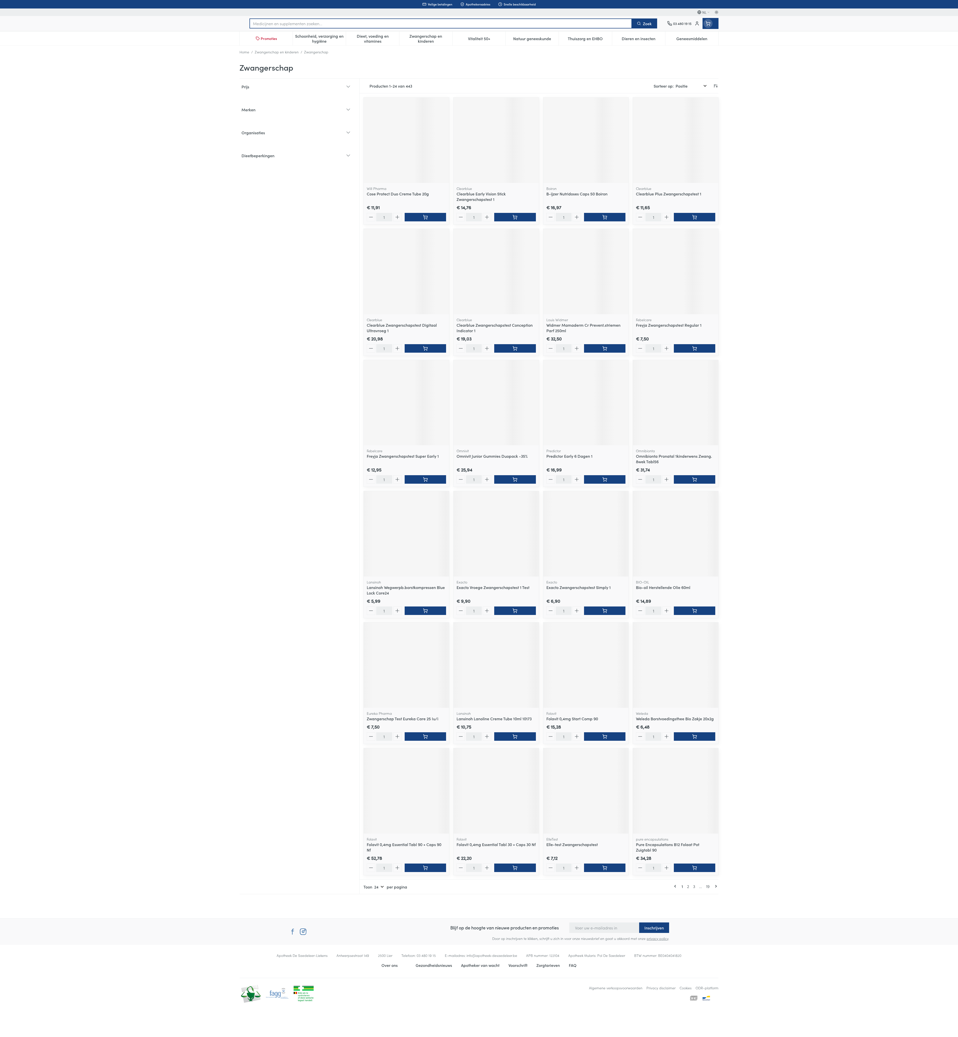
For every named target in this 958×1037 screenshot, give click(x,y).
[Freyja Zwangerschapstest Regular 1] (675, 271)
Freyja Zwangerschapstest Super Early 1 (403, 456)
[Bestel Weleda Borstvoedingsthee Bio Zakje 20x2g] (694, 736)
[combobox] (440, 23)
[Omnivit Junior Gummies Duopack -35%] (496, 402)
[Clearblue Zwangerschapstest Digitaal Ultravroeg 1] (406, 271)
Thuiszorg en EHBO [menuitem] (590, 40)
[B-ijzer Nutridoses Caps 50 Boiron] (586, 140)
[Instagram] (303, 931)
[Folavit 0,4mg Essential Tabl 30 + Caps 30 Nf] (496, 791)
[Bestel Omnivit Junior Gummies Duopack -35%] (515, 479)
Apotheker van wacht (480, 965)
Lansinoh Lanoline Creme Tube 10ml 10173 (494, 718)
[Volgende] (715, 886)
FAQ (573, 965)
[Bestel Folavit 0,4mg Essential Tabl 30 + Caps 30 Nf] (515, 868)
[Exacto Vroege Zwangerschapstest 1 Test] (496, 534)
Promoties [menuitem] (269, 38)
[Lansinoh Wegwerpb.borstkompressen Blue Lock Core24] (406, 534)
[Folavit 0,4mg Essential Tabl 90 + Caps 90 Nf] (406, 791)
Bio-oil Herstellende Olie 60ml (663, 587)
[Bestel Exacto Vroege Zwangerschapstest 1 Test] (515, 610)
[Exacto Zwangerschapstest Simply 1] (586, 534)
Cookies (686, 987)
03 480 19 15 (426, 955)
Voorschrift (517, 965)
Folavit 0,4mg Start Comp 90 (572, 718)
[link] (676, 886)
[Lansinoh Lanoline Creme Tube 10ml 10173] (496, 665)
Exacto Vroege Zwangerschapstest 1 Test (493, 587)
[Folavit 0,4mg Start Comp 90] (586, 665)
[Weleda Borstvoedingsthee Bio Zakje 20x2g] (675, 665)
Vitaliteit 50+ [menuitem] (486, 40)
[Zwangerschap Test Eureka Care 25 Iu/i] (406, 665)
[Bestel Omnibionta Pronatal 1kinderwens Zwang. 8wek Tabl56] (694, 479)
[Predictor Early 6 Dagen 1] (586, 402)
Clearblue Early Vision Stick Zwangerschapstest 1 (481, 196)
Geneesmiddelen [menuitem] (697, 40)
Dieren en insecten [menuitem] (643, 40)
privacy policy (657, 938)
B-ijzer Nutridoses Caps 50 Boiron (576, 193)
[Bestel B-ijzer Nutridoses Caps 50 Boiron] (604, 217)
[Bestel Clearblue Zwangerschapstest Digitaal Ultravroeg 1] (425, 348)
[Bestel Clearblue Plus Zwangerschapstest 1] (694, 217)
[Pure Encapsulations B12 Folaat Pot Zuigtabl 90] (675, 791)
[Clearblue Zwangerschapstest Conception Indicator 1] (496, 271)
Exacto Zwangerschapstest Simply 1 (578, 587)
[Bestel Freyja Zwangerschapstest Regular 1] (694, 348)
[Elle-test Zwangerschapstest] (586, 791)
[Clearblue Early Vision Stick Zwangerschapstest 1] (496, 140)
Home (244, 51)
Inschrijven (654, 927)
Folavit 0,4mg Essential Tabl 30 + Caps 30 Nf (496, 844)
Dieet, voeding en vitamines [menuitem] (378, 38)
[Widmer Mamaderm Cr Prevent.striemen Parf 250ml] (586, 271)
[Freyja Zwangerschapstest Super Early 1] (406, 402)
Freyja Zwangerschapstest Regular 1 (669, 325)
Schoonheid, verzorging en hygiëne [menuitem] (320, 38)
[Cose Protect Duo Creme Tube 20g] (406, 140)
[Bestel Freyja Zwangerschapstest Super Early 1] (425, 479)
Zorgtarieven (548, 965)
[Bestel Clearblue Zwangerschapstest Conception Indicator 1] (515, 348)
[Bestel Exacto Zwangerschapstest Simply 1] (604, 610)
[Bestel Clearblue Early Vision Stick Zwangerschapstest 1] (515, 217)
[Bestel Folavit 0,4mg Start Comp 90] (604, 736)
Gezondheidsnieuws (434, 965)
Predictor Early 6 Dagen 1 (569, 456)
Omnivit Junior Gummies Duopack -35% (492, 456)
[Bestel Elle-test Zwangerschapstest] (604, 868)
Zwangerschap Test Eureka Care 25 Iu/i (402, 718)
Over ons (389, 965)
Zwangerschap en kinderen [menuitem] (430, 38)
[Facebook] (292, 931)
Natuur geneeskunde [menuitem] (536, 40)
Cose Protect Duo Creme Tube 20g (398, 193)
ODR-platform (707, 987)
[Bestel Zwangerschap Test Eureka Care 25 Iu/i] (425, 736)
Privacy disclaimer (661, 987)
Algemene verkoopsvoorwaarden (615, 987)
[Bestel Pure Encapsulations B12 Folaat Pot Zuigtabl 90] (694, 868)
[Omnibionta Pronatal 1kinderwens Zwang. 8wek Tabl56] (675, 402)
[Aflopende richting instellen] (715, 86)
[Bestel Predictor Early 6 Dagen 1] (604, 479)
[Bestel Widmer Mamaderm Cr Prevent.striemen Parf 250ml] (604, 348)
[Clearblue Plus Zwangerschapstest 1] (675, 140)
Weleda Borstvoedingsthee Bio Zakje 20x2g (675, 718)
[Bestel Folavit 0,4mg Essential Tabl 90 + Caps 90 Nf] (425, 868)
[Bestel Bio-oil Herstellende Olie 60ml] (694, 610)
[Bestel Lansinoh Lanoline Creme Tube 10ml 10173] (515, 736)
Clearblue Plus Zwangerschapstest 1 (668, 193)
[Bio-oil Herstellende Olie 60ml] (675, 534)
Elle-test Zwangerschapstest (572, 844)
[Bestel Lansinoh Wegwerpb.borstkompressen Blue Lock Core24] (425, 610)
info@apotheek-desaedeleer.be (492, 955)
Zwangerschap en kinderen (277, 51)
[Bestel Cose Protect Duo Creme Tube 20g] (425, 217)
